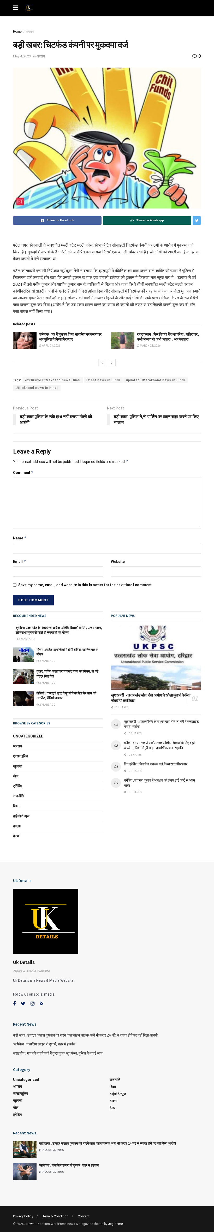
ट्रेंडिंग (17, 786)
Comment (23, 472)
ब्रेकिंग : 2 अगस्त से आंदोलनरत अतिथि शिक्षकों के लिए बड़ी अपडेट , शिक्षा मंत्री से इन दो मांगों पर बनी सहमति (159, 745)
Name (20, 537)
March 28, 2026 (149, 345)
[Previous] (102, 362)
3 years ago (26, 639)
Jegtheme (115, 1224)
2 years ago (47, 660)
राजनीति (18, 796)
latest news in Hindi (103, 380)
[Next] (112, 362)
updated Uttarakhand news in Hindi (155, 380)
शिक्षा (16, 806)
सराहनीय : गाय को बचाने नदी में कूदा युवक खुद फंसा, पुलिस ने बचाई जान (58, 1053)
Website (118, 562)
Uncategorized (28, 736)
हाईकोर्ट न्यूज (21, 816)
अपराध (30, 31)
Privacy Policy (23, 1216)
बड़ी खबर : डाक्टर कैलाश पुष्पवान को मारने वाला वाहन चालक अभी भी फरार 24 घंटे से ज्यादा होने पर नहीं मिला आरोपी (85, 1035)
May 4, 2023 (22, 56)
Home (17, 31)
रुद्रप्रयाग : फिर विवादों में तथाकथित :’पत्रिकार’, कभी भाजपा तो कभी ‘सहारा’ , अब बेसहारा (168, 337)
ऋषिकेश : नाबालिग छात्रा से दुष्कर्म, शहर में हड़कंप (44, 1044)
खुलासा (17, 766)
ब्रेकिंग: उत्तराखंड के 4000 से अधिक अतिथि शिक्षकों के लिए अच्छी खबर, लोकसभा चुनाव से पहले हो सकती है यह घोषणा (59, 630)
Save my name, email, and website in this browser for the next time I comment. (85, 585)
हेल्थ (16, 836)
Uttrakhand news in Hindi (37, 388)
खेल (15, 776)
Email (19, 561)
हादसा (17, 826)
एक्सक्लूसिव (20, 756)
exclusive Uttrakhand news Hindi (52, 380)
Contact (84, 1216)
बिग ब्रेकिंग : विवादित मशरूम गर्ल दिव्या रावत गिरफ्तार (155, 764)
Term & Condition (55, 1216)
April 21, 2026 (50, 345)
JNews (29, 1224)
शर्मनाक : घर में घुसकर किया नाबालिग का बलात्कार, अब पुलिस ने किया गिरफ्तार (71, 337)
